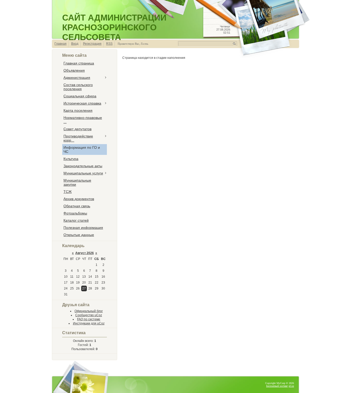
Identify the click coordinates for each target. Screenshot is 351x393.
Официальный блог (89, 311)
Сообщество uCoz (88, 315)
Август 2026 (84, 253)
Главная (60, 43)
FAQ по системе (88, 319)
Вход (74, 43)
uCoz (291, 386)
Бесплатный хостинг (277, 386)
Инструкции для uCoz (89, 323)
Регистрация (92, 43)
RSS (109, 43)
